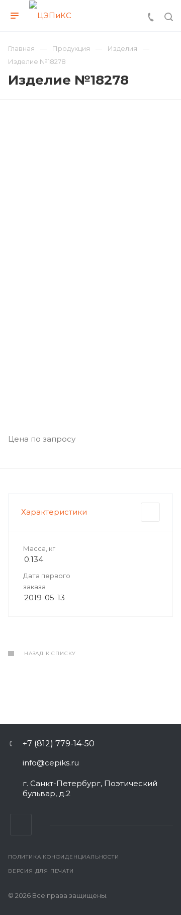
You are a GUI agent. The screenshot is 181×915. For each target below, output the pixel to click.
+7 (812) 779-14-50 (59, 744)
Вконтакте (21, 824)
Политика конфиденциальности (63, 857)
